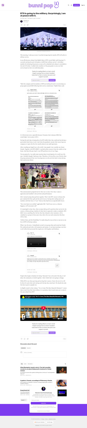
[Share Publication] (71, 5)
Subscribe (76, 5)
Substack (37, 425)
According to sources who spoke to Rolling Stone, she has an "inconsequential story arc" (37, 373)
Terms (46, 419)
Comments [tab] (23, 348)
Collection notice (52, 419)
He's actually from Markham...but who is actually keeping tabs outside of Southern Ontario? (36, 383)
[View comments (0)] (24, 25)
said (38, 204)
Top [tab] (22, 363)
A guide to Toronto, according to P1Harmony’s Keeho (36, 380)
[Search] (68, 5)
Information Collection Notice (43, 407)
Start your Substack (40, 422)
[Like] (21, 25)
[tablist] (25, 348)
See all (22, 400)
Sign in (83, 5)
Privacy (42, 419)
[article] (43, 372)
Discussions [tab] (30, 363)
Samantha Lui (26, 20)
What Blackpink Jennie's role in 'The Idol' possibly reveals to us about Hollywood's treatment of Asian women (35, 369)
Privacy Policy (53, 407)
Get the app (49, 422)
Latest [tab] (25, 363)
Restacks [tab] (29, 348)
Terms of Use (49, 406)
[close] (56, 387)
